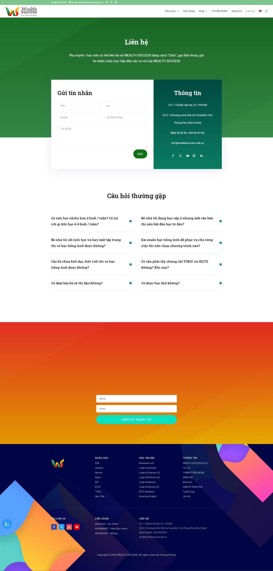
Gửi (140, 154)
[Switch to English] (260, 13)
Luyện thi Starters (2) (149, 472)
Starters (99, 468)
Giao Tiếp (99, 496)
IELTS (97, 487)
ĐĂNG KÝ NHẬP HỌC (193, 487)
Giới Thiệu (189, 11)
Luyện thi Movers (147, 482)
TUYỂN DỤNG (220, 11)
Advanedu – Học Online (106, 524)
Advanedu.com (146, 463)
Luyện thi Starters (148, 468)
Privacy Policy (168, 554)
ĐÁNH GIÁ (188, 477)
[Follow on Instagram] (194, 155)
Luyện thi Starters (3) (149, 477)
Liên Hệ (250, 11)
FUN (97, 463)
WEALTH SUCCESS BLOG (195, 463)
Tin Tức (187, 468)
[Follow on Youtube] (187, 155)
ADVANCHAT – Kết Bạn (106, 533)
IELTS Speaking (146, 491)
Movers (99, 472)
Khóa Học (170, 11)
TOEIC (98, 491)
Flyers (98, 477)
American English (147, 496)
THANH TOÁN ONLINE (193, 472)
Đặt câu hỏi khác (160, 304)
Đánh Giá (237, 11)
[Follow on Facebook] (173, 155)
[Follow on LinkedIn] (201, 155)
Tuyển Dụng (189, 491)
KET (97, 482)
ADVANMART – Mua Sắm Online (111, 528)
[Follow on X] (180, 155)
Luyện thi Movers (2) (149, 487)
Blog (201, 11)
